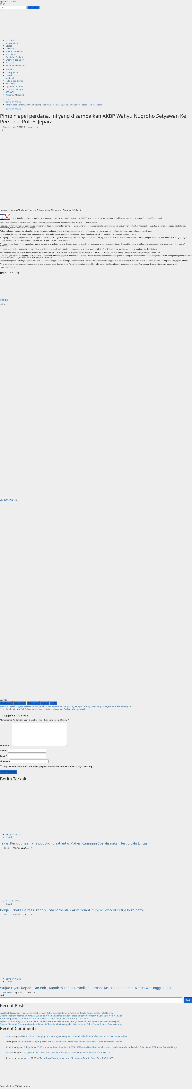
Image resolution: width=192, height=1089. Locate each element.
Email (3, 756)
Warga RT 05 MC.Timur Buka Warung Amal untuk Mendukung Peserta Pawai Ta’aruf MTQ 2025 (68, 1052)
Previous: (65, 706)
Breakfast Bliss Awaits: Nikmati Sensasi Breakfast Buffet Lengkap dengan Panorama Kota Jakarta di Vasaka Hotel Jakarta (56, 1013)
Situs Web (5, 761)
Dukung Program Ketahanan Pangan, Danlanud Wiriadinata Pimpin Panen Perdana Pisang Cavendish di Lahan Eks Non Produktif (61, 1015)
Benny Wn (7, 992)
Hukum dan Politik (14, 51)
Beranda (10, 40)
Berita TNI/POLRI (13, 109)
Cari (2, 995)
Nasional (10, 48)
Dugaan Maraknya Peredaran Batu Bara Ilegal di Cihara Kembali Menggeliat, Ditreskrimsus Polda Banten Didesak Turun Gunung (61, 1024)
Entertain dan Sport (15, 59)
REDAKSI (10, 62)
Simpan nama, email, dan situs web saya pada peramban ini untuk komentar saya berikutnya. (48, 766)
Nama (3, 750)
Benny (9, 1036)
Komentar (5, 745)
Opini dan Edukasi (14, 57)
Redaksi (6, 127)
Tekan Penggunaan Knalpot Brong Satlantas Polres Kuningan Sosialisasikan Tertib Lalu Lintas (73, 843)
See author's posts (8, 499)
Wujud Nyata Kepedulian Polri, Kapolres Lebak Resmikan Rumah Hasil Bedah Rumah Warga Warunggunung (85, 987)
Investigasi (11, 54)
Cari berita (33, 7)
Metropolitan (12, 43)
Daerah (9, 45)
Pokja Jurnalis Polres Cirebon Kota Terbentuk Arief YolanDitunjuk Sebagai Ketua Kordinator (72, 910)
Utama (9, 981)
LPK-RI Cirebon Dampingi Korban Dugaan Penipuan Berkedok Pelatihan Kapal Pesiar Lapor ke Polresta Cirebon (74, 1036)
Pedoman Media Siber (16, 65)
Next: (42, 709)
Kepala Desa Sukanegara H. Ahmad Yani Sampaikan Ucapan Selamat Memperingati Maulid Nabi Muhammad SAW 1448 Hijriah (60, 1021)
